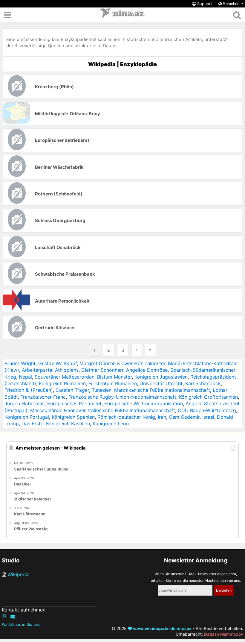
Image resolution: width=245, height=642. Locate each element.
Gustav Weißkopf (57, 363)
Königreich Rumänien (62, 383)
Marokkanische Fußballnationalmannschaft (162, 390)
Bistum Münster (114, 377)
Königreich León (111, 424)
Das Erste (32, 424)
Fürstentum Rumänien (112, 383)
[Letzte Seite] (150, 350)
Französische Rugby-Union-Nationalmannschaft (122, 397)
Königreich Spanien (73, 417)
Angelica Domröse (147, 370)
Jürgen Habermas (24, 403)
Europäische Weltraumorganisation (143, 403)
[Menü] (7, 14)
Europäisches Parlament (74, 403)
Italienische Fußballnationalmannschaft (131, 410)
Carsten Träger (72, 390)
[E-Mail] (12, 616)
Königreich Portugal (26, 417)
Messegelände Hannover (57, 410)
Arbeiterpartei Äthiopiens (50, 370)
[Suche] (237, 14)
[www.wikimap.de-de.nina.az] (122, 14)
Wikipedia (18, 574)
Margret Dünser (96, 363)
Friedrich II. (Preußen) (28, 390)
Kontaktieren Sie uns (21, 624)
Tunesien (101, 390)
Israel (208, 417)
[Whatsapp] (4, 616)
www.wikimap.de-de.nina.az (162, 628)
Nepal (25, 377)
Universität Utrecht (161, 383)
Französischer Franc (43, 397)
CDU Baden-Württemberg (207, 410)
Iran (162, 417)
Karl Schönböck (203, 383)
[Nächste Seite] (136, 350)
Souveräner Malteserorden (64, 377)
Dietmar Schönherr (102, 370)
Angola (193, 403)
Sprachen (231, 3)
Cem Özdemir (184, 417)
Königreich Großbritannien (208, 397)
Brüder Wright (20, 363)
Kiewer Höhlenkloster (141, 363)
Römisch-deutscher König (126, 417)
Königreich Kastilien (68, 424)
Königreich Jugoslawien (161, 377)
